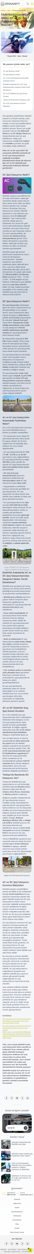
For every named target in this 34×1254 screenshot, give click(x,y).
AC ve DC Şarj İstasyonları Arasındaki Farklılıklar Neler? (15, 79)
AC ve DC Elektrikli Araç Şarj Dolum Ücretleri (15, 95)
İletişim (17, 1228)
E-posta (26, 1193)
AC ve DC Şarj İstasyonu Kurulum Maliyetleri (14, 105)
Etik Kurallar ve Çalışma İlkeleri (12, 1251)
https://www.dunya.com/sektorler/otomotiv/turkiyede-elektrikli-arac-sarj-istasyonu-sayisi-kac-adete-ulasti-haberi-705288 (17, 1021)
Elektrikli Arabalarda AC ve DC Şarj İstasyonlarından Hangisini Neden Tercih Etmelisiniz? (16, 87)
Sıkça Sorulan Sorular (17, 1232)
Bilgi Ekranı (4, 1249)
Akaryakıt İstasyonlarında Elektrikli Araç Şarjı (17, 1120)
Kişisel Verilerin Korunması (25, 1249)
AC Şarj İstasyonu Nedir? (11, 71)
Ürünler (17, 1207)
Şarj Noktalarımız (17, 1212)
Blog (9, 10)
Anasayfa (3, 10)
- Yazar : (17, 56)
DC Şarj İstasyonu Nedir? (11, 74)
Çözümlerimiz (17, 1220)
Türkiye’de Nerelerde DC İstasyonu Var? (16, 100)
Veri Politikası (25, 1251)
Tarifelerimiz (17, 1216)
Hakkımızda (17, 1203)
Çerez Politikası (12, 1249)
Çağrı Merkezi (11, 1193)
